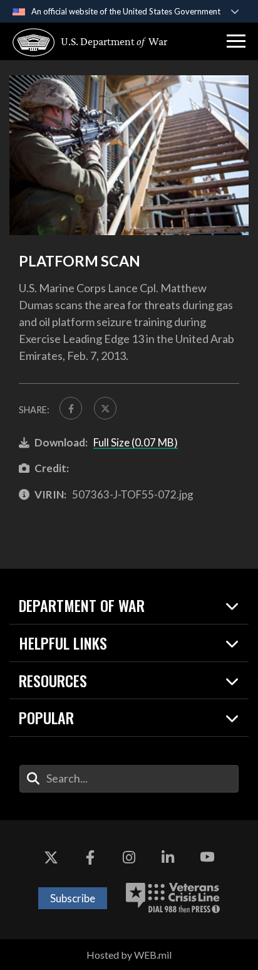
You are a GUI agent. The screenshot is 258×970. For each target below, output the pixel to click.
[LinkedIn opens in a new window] (167, 857)
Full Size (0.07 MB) (135, 442)
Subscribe (72, 898)
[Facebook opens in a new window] (90, 857)
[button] (236, 41)
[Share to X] (105, 408)
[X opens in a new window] (50, 857)
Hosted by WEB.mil (129, 955)
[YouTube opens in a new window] (207, 857)
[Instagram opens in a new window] (129, 857)
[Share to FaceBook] (70, 408)
